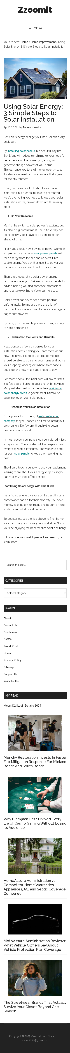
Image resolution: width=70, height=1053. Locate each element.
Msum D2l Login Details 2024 (22, 705)
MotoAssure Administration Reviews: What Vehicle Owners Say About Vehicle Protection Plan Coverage (35, 945)
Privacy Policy (13, 660)
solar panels (22, 453)
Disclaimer (10, 632)
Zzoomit (35, 10)
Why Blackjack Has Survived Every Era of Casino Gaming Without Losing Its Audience (35, 823)
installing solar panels (21, 151)
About (7, 618)
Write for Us (11, 681)
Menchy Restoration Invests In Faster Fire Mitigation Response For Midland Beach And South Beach (35, 761)
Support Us (11, 674)
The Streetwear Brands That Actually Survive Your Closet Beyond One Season (35, 1006)
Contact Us (10, 625)
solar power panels (45, 253)
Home (7, 653)
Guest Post (11, 646)
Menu (38, 28)
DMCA (8, 639)
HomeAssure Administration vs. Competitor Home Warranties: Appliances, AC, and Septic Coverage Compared (35, 887)
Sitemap (9, 667)
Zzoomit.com (39, 1036)
